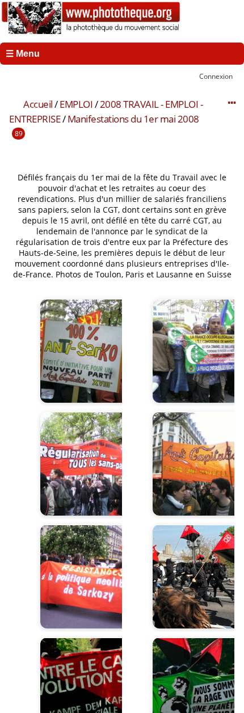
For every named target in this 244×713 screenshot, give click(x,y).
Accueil (38, 104)
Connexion (216, 76)
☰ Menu (23, 53)
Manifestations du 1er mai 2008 (133, 118)
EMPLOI (76, 104)
